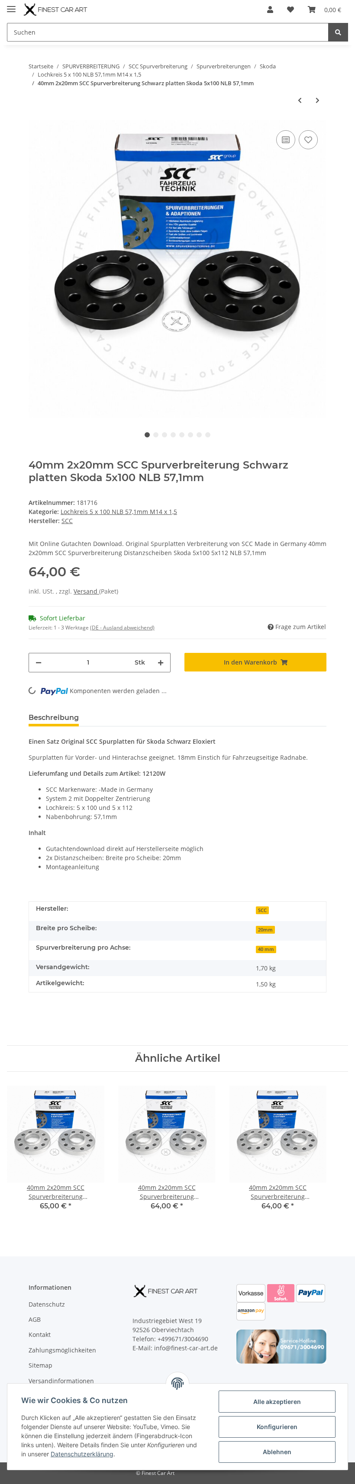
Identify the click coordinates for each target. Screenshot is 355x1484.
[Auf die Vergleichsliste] (285, 139)
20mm (265, 930)
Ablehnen (277, 1451)
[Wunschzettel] (290, 9)
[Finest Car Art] (56, 9)
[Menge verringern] (38, 662)
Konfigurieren (277, 1426)
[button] (270, 9)
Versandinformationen (61, 1381)
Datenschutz (47, 1304)
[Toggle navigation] (11, 5)
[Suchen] (338, 32)
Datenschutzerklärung (82, 1454)
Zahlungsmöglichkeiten (62, 1350)
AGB (35, 1319)
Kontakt (40, 1334)
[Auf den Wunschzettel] (308, 139)
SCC (262, 910)
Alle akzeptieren (277, 1401)
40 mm (266, 949)
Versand (86, 591)
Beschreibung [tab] (54, 717)
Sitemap (40, 1365)
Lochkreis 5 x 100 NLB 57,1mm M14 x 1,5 (119, 512)
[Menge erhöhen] (160, 662)
